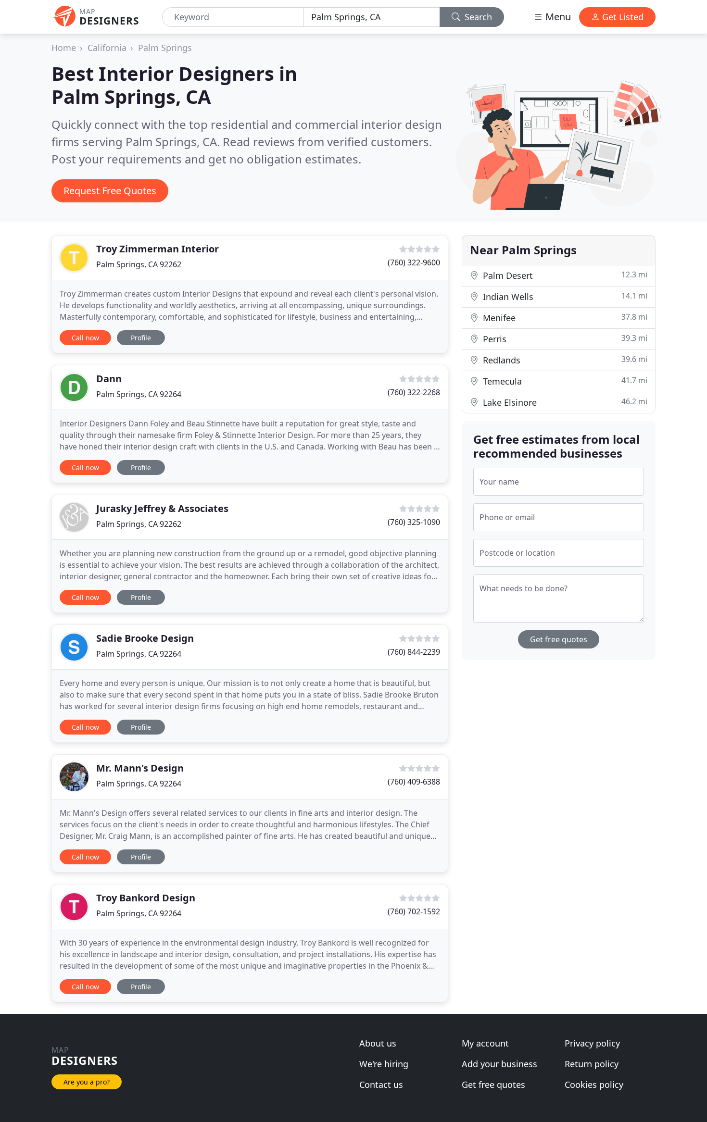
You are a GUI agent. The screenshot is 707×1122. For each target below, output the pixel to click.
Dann (109, 378)
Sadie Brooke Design (145, 638)
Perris (563, 339)
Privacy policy (592, 1043)
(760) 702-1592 (414, 911)
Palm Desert (563, 275)
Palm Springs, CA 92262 (138, 264)
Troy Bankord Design (145, 897)
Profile (141, 337)
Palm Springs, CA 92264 (138, 394)
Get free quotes (558, 639)
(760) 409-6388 (414, 781)
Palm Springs (165, 47)
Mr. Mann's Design (140, 767)
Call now (85, 337)
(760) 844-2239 (414, 652)
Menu (557, 16)
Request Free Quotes (109, 190)
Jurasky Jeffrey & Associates (162, 508)
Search (477, 17)
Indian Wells (563, 296)
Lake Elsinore (563, 402)
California (107, 47)
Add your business (499, 1064)
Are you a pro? (86, 1081)
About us (377, 1043)
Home (63, 47)
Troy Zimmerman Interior (157, 248)
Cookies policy (594, 1084)
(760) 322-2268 (414, 392)
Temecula (563, 381)
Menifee (563, 318)
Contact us (381, 1084)
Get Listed (622, 17)
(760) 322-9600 (414, 262)
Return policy (592, 1064)
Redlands (563, 360)
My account (485, 1043)
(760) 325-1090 (414, 522)
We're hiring (383, 1064)
